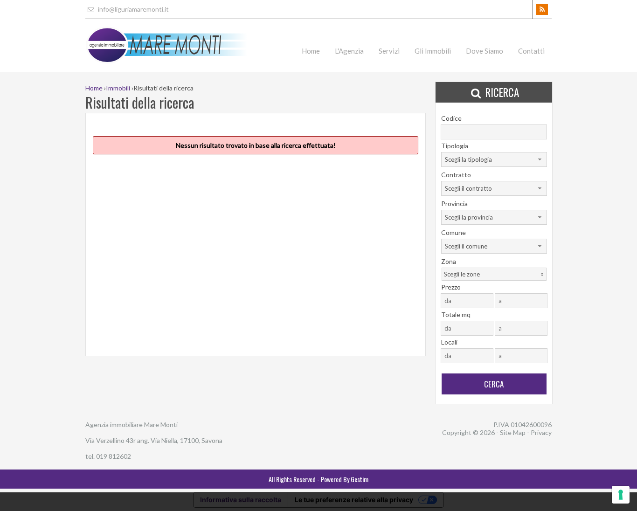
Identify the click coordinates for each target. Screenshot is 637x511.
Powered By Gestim (344, 479)
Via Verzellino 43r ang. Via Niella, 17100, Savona (153, 440)
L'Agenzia (349, 51)
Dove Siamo (484, 51)
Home (311, 51)
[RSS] (542, 9)
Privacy (541, 432)
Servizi (389, 51)
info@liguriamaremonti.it (133, 9)
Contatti (531, 51)
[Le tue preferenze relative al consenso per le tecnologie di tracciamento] (621, 495)
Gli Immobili (433, 51)
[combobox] (494, 159)
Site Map (513, 432)
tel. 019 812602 (108, 456)
